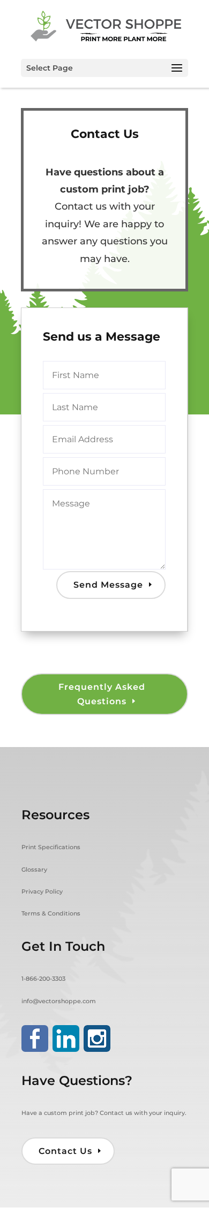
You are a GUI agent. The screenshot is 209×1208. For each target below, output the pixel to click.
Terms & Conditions (50, 913)
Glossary (34, 869)
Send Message (108, 585)
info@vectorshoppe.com (58, 1001)
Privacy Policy (42, 891)
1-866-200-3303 (43, 978)
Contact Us (65, 1151)
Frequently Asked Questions (101, 694)
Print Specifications (50, 847)
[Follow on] (34, 1038)
